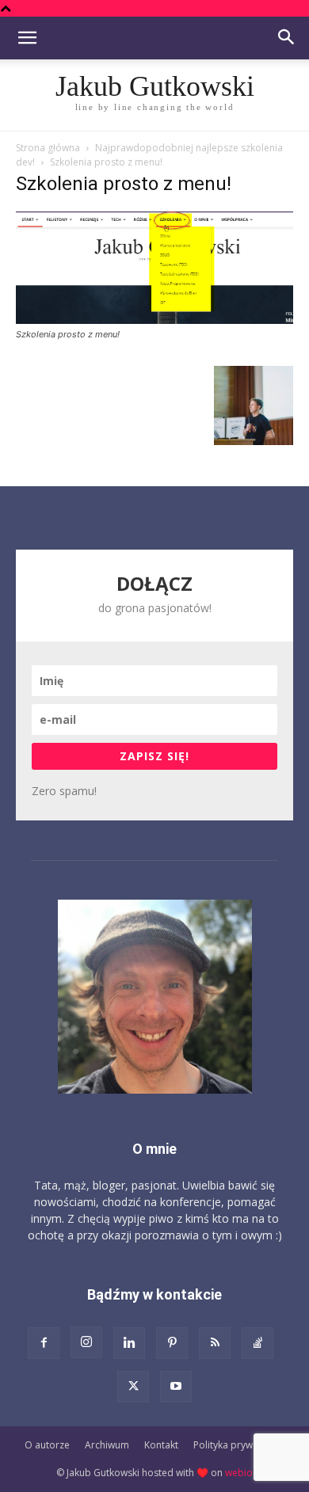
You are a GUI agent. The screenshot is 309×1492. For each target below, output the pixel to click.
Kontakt (161, 1445)
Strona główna (48, 147)
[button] (27, 38)
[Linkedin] (129, 1343)
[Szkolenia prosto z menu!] (154, 319)
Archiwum (107, 1445)
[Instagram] (86, 1342)
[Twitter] (133, 1387)
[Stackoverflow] (257, 1343)
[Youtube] (176, 1387)
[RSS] (215, 1343)
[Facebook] (43, 1343)
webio (239, 1472)
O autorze (47, 1445)
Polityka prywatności (239, 1445)
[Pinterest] (172, 1343)
